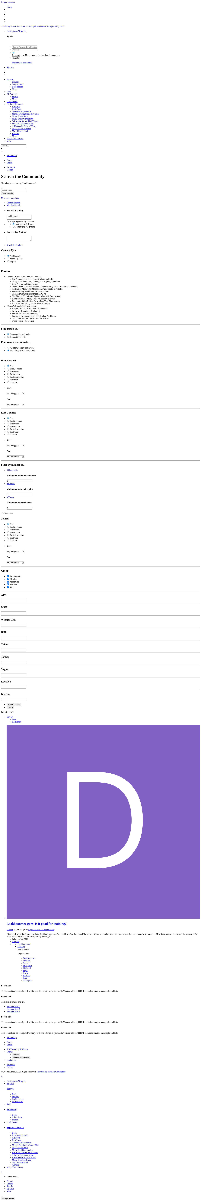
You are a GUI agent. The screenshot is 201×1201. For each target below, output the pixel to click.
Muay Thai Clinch (20, 116)
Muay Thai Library (15, 138)
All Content (15, 256)
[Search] (2, 151)
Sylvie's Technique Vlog (22, 124)
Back (14, 1094)
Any (12, 366)
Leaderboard (17, 87)
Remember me (18, 55)
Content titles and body (20, 334)
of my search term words (22, 348)
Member (13, 579)
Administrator (16, 576)
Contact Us (11, 1060)
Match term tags (24, 224)
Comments (12, 470)
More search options (10, 198)
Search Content (14, 705)
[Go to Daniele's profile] (103, 918)
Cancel (10, 707)
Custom (13, 382)
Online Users (17, 84)
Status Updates (16, 258)
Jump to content (8, 2)
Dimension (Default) (21, 1057)
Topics (13, 261)
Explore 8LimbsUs (15, 104)
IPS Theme (11, 1049)
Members (9, 513)
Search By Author (14, 245)
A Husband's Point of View (24, 126)
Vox (11, 587)
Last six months (17, 377)
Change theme (8, 1198)
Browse (10, 79)
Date (14, 719)
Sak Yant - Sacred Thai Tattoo (25, 121)
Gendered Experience (21, 111)
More (14, 89)
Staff (9, 92)
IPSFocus (24, 1049)
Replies (11, 483)
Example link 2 (13, 1009)
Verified (13, 584)
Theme (10, 1052)
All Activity (12, 94)
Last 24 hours (16, 369)
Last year (14, 380)
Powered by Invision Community (51, 1072)
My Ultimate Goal (20, 131)
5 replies (15, 941)
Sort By (10, 717)
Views (10, 497)
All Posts (16, 106)
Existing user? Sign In (17, 31)
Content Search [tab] (13, 203)
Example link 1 (13, 1006)
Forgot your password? (22, 63)
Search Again (7, 193)
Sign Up (10, 67)
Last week (14, 371)
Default (16, 1054)
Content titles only (18, 337)
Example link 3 (13, 1011)
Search (15, 96)
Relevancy (16, 722)
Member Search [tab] (13, 205)
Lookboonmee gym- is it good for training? (37, 923)
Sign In (16, 58)
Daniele (10, 929)
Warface (15, 133)
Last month (15, 374)
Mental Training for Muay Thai (25, 114)
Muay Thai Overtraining (22, 119)
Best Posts (16, 109)
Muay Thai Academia (21, 128)
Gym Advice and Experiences (41, 929)
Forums (15, 82)
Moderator (14, 582)
